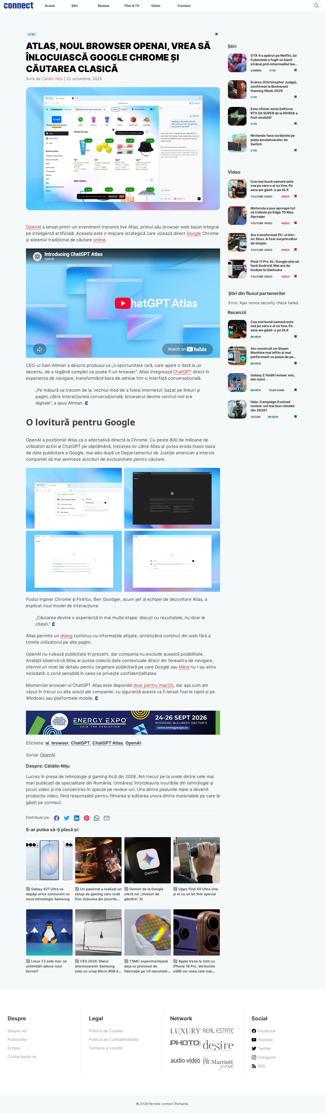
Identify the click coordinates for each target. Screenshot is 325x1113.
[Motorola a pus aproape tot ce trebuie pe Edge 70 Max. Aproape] (237, 215)
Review (103, 6)
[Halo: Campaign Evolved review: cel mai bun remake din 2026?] (237, 409)
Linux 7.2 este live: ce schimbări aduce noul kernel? (46, 966)
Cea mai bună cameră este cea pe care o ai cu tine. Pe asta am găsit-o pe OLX (272, 185)
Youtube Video (261, 196)
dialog (66, 635)
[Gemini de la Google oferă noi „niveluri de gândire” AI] (147, 860)
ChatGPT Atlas (107, 742)
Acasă (50, 6)
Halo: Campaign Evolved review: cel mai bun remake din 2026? (273, 406)
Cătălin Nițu (52, 78)
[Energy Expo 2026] (123, 733)
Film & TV (131, 6)
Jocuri (255, 417)
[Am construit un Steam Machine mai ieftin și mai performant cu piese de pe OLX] (237, 355)
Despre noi (17, 1030)
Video (156, 6)
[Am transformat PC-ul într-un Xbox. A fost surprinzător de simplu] (237, 242)
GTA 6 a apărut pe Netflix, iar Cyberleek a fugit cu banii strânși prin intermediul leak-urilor (274, 61)
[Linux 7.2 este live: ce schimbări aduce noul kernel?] (49, 932)
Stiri (31, 34)
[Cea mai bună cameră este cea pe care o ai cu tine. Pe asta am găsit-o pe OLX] (237, 188)
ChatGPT (182, 371)
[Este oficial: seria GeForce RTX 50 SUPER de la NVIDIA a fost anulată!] (237, 116)
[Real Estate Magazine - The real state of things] (218, 1033)
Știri (74, 6)
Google (194, 233)
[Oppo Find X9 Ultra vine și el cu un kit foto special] (196, 860)
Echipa (14, 1048)
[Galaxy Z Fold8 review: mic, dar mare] (237, 382)
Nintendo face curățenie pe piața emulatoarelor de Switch (273, 139)
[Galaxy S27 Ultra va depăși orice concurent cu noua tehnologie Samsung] (49, 860)
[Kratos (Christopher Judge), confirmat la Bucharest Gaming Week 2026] (237, 89)
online (99, 239)
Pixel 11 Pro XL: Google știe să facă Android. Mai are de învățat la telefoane (275, 265)
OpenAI (33, 226)
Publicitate (17, 1039)
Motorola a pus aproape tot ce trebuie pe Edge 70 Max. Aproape (273, 212)
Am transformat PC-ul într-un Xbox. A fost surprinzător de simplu (274, 239)
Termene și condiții (106, 1048)
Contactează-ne (22, 1056)
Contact (184, 6)
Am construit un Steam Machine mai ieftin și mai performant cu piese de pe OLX (272, 354)
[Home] (18, 4)
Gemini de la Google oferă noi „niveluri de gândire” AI (143, 894)
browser (60, 742)
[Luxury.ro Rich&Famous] (185, 1033)
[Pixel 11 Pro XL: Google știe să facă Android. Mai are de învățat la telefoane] (237, 268)
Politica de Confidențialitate (114, 1039)
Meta (184, 666)
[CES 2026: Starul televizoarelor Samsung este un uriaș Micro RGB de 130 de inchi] (98, 932)
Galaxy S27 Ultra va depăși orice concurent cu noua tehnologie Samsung (48, 894)
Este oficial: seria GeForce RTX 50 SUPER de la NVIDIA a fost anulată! (274, 113)
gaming (256, 70)
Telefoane (276, 390)
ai (47, 742)
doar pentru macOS (153, 685)
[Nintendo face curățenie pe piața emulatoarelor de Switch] (237, 142)
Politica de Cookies (106, 1030)
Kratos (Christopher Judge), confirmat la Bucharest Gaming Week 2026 (274, 86)
